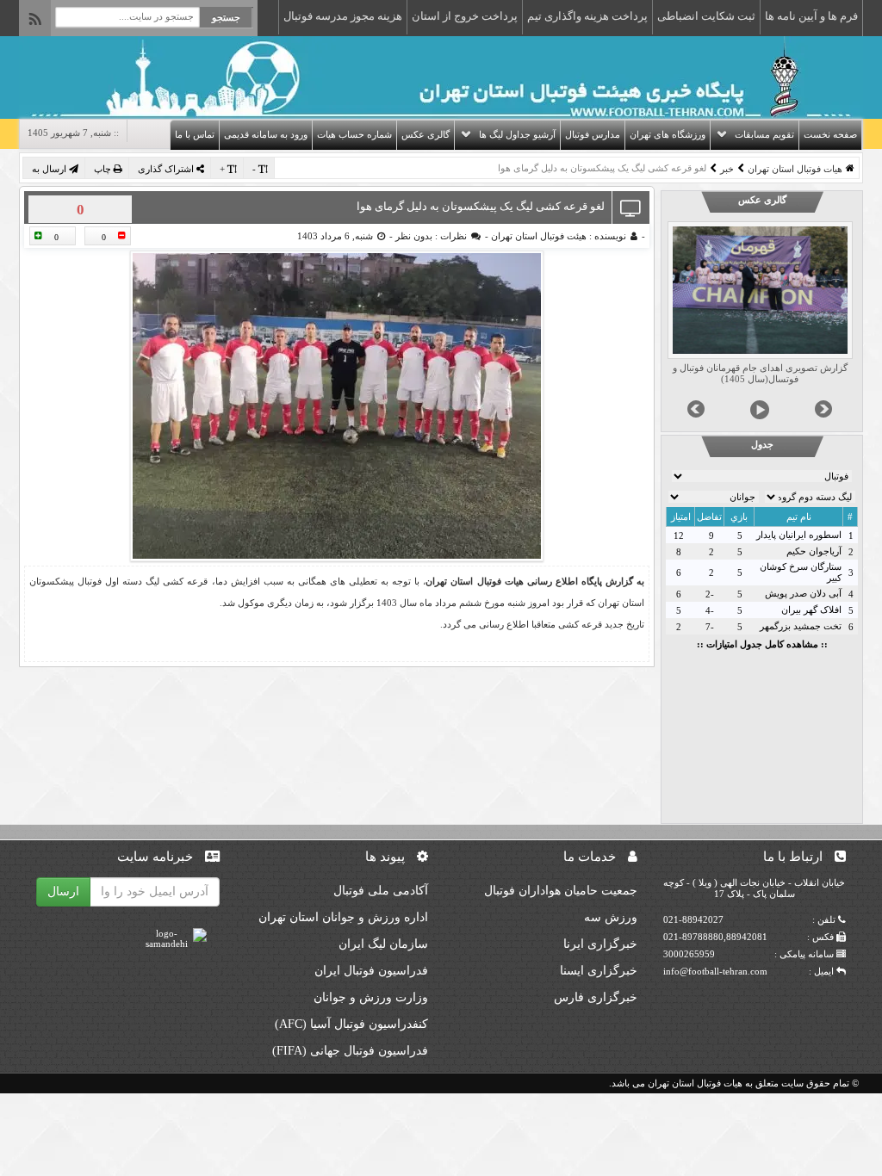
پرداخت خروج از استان (465, 15)
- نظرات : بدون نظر (440, 236)
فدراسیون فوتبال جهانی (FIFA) (350, 1050)
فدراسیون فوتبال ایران (371, 970)
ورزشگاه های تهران (667, 134)
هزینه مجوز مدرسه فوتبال (342, 15)
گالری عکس (425, 134)
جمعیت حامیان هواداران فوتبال (560, 890)
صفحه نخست (830, 134)
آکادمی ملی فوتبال (380, 890)
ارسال (63, 891)
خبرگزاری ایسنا (598, 970)
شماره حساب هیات (354, 134)
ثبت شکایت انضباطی (706, 15)
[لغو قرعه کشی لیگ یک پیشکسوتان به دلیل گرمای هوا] (337, 405)
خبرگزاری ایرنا (600, 944)
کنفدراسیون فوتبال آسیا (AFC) (351, 1024)
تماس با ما (194, 134)
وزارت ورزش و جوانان (371, 997)
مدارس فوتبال (592, 134)
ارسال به (50, 169)
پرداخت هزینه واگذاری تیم (587, 15)
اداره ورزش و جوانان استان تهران (343, 917)
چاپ (104, 169)
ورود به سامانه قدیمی (265, 134)
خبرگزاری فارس (595, 997)
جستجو (226, 17)
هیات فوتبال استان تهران (795, 169)
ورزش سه (610, 917)
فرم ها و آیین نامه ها (811, 15)
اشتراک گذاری (167, 169)
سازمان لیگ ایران (383, 944)
